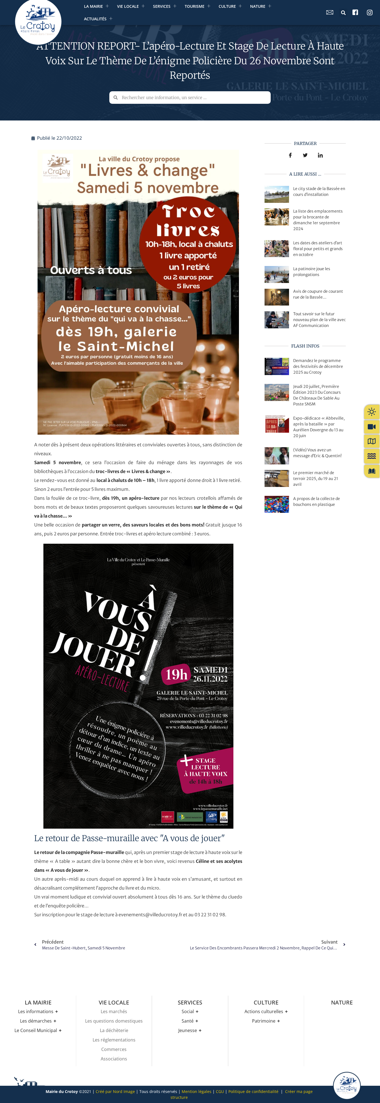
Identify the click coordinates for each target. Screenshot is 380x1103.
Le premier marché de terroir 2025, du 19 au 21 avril (315, 478)
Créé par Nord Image (115, 1091)
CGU (220, 1091)
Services (162, 6)
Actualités (95, 18)
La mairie (93, 6)
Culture (227, 6)
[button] (343, 13)
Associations (114, 1059)
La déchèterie (114, 1030)
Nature (257, 6)
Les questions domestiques (114, 1021)
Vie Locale (128, 6)
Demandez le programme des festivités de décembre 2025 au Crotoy (318, 366)
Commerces (114, 1049)
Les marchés (114, 1011)
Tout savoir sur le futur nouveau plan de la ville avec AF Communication (319, 319)
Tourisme (194, 6)
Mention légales (196, 1091)
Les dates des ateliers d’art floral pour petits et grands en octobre (318, 248)
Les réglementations (114, 1040)
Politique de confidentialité (253, 1091)
